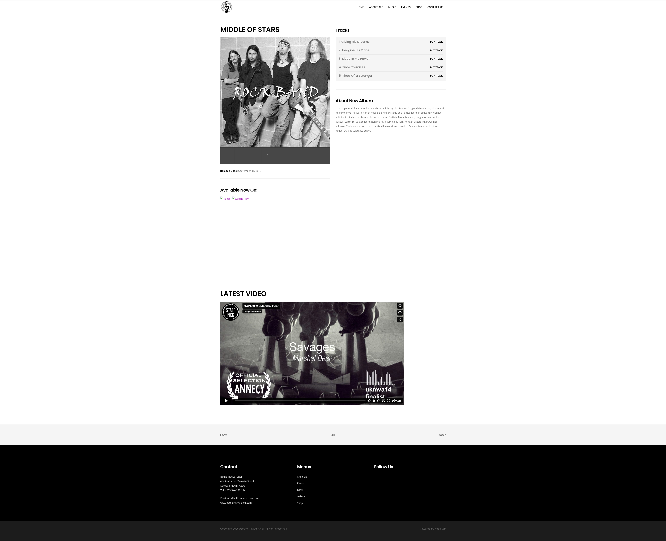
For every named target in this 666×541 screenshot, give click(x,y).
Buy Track (436, 41)
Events (301, 483)
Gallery (301, 496)
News (300, 489)
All (333, 435)
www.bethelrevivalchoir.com (236, 502)
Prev (223, 435)
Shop (300, 503)
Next (442, 435)
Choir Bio (302, 476)
